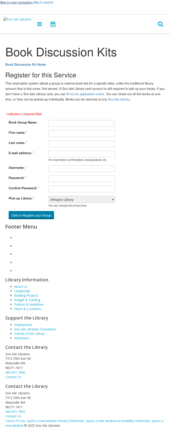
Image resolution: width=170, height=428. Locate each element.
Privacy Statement (87, 421)
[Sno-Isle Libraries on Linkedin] (17, 262)
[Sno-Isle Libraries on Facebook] (17, 238)
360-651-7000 (15, 372)
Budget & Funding (27, 300)
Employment (23, 325)
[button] (88, 9)
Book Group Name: (23, 122)
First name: (18, 132)
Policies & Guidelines (29, 304)
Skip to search (43, 2)
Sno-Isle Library (119, 99)
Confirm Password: (24, 188)
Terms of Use (31, 421)
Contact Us (13, 416)
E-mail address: (21, 153)
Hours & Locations (27, 309)
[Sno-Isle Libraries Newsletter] (17, 270)
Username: (18, 167)
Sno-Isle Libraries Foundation (35, 329)
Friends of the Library (29, 333)
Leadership (22, 291)
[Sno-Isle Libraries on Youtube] (17, 254)
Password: (18, 178)
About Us (20, 286)
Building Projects (26, 295)
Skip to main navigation (16, 2)
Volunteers (21, 338)
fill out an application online (85, 94)
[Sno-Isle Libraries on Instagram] (17, 246)
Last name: (18, 142)
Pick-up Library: (22, 198)
